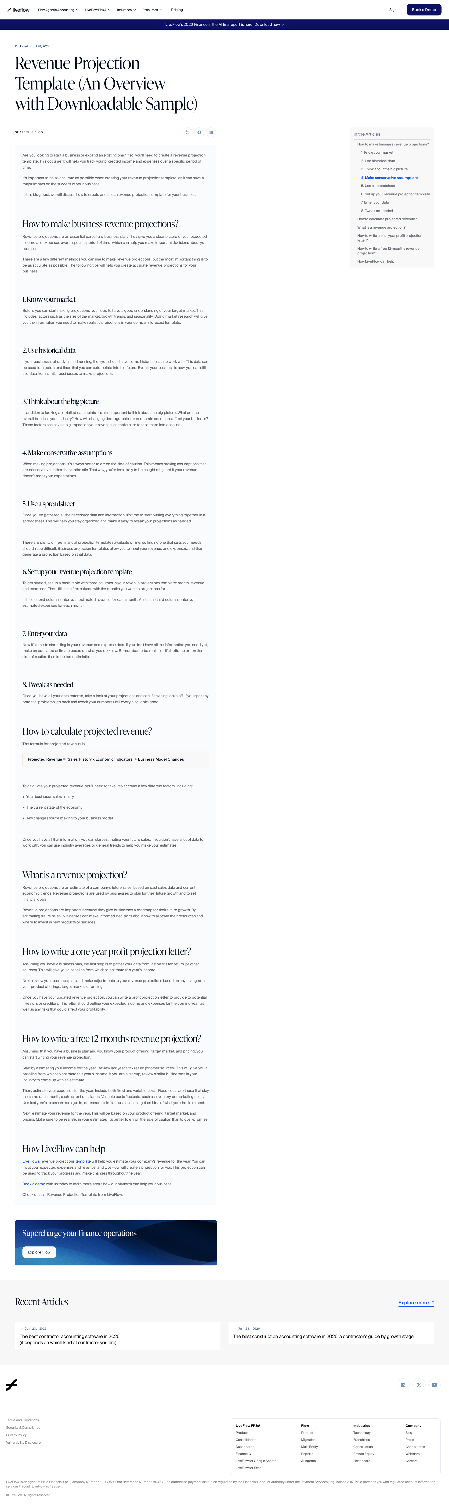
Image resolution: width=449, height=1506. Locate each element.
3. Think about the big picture (384, 169)
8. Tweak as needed (377, 211)
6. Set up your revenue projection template (395, 194)
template (83, 1161)
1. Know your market (377, 152)
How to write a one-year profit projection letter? (389, 238)
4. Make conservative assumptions (389, 177)
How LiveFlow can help (375, 261)
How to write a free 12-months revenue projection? (388, 251)
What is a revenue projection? (381, 227)
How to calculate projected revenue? (387, 219)
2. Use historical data (378, 161)
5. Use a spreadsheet (378, 186)
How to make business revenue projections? (393, 144)
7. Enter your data (375, 202)
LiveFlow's (31, 1161)
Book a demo (33, 1184)
